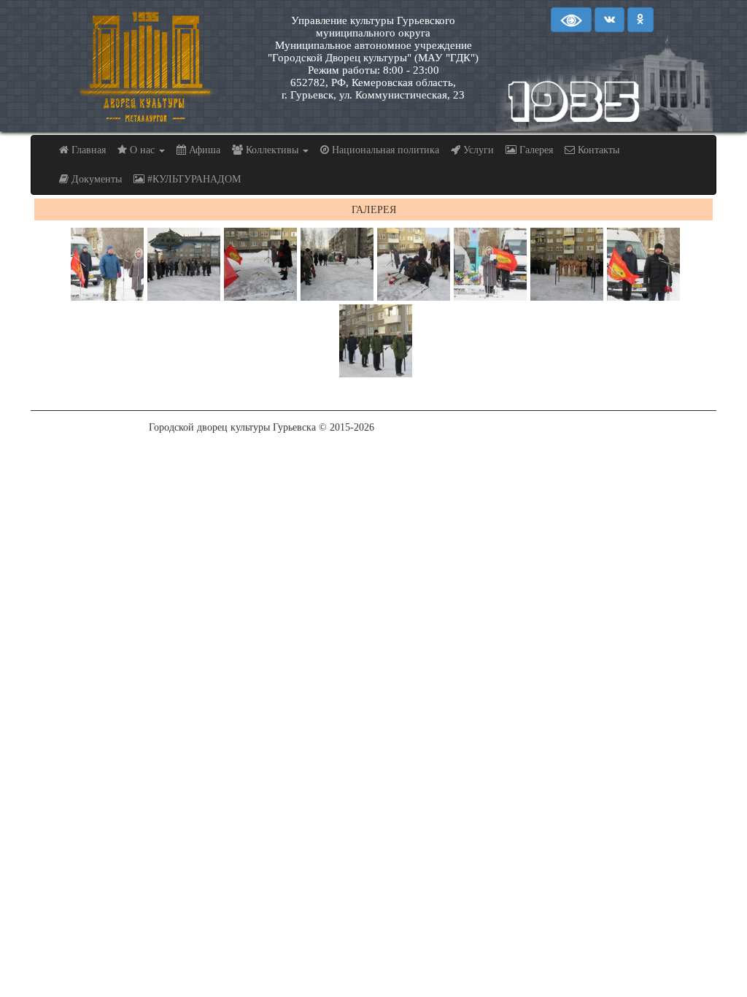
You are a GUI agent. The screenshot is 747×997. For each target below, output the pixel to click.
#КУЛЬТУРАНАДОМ (192, 179)
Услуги (477, 150)
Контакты (597, 150)
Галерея (534, 150)
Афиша (203, 150)
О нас (142, 150)
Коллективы (272, 150)
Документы (95, 179)
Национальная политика (384, 150)
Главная (87, 150)
